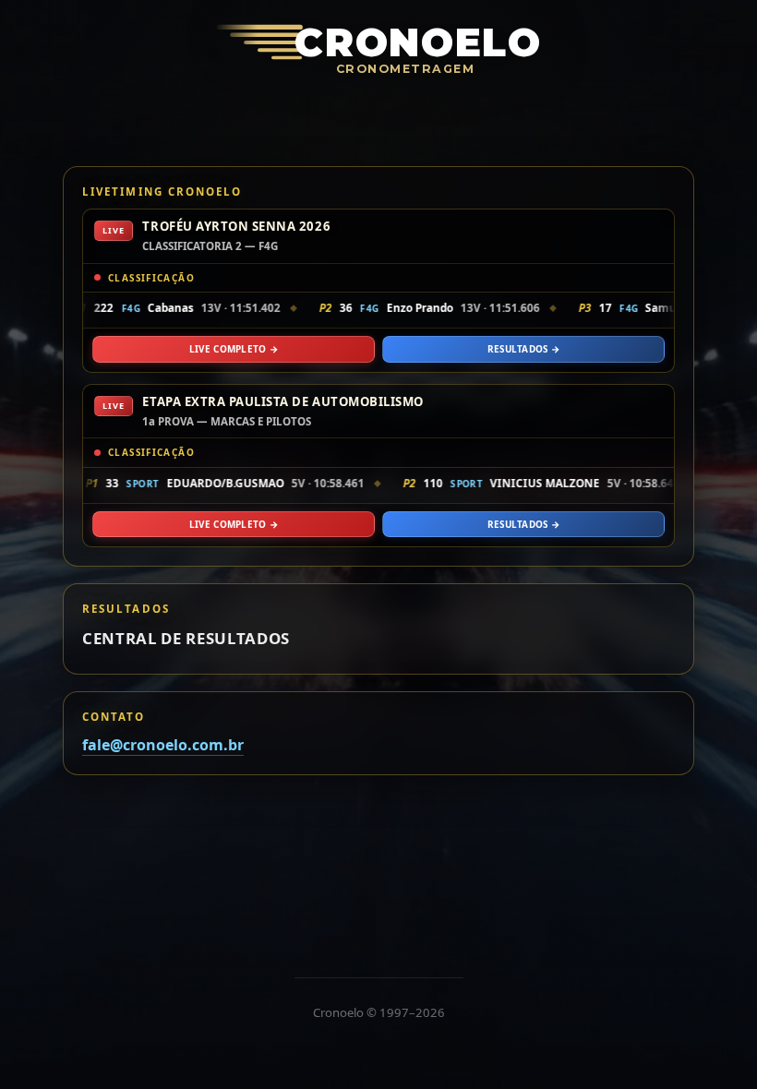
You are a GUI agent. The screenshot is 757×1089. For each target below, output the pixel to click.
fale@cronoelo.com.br (163, 745)
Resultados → (523, 348)
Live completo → (233, 348)
